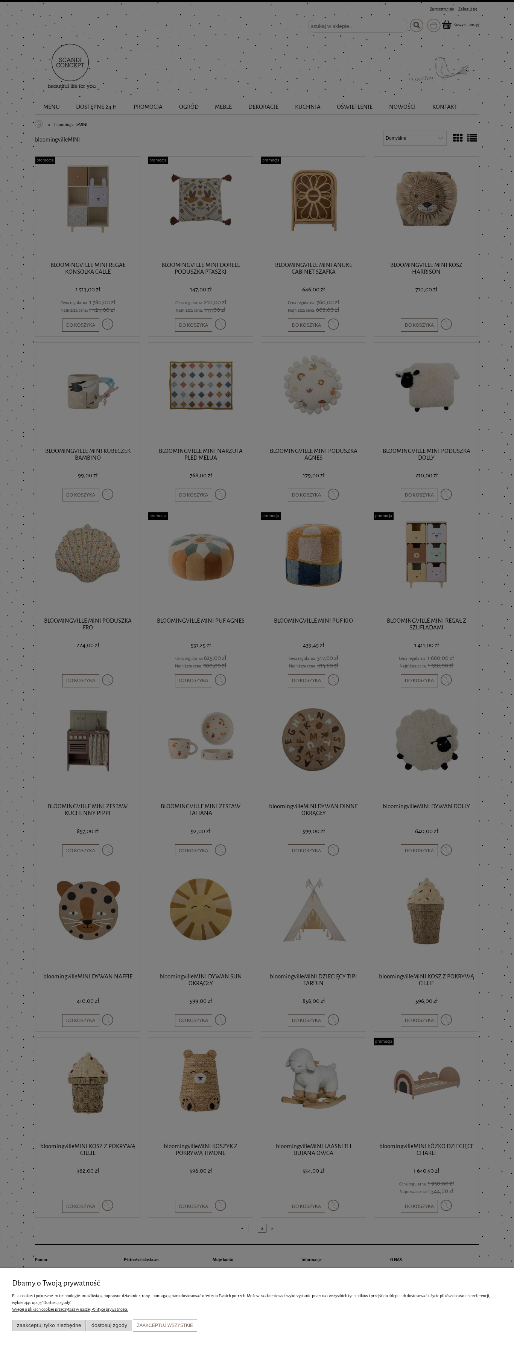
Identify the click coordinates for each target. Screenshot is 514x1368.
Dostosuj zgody (109, 1325)
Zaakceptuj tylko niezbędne (49, 1325)
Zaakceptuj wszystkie (165, 1325)
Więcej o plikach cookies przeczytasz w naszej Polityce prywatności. (70, 1309)
